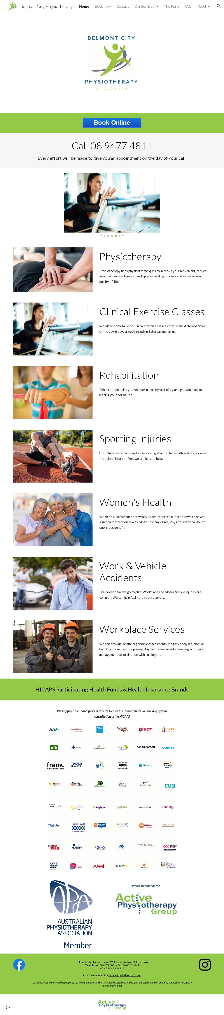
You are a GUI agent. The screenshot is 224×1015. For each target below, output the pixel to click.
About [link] (201, 6)
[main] (112, 150)
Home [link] (84, 6)
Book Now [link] (103, 6)
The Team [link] (171, 6)
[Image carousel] (112, 205)
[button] (219, 6)
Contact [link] (123, 6)
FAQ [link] (187, 6)
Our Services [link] (144, 6)
